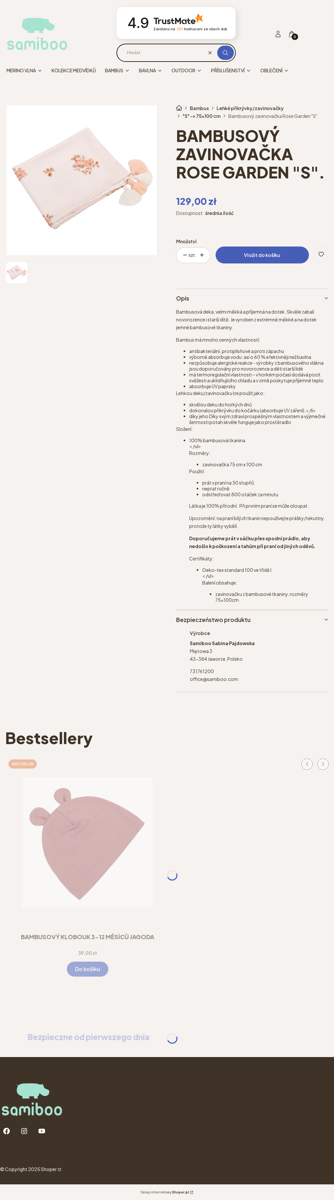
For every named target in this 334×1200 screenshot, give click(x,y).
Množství (186, 241)
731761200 (202, 671)
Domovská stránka (179, 108)
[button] (225, 53)
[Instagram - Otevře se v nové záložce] (24, 1131)
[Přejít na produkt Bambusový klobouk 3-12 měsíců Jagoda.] (87, 842)
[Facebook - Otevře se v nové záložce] (6, 1131)
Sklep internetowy (165, 1192)
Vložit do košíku (262, 255)
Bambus (199, 108)
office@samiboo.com (214, 679)
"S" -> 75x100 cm (201, 116)
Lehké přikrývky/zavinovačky (250, 108)
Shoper (49, 1169)
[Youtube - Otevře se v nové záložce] (41, 1131)
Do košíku (87, 969)
